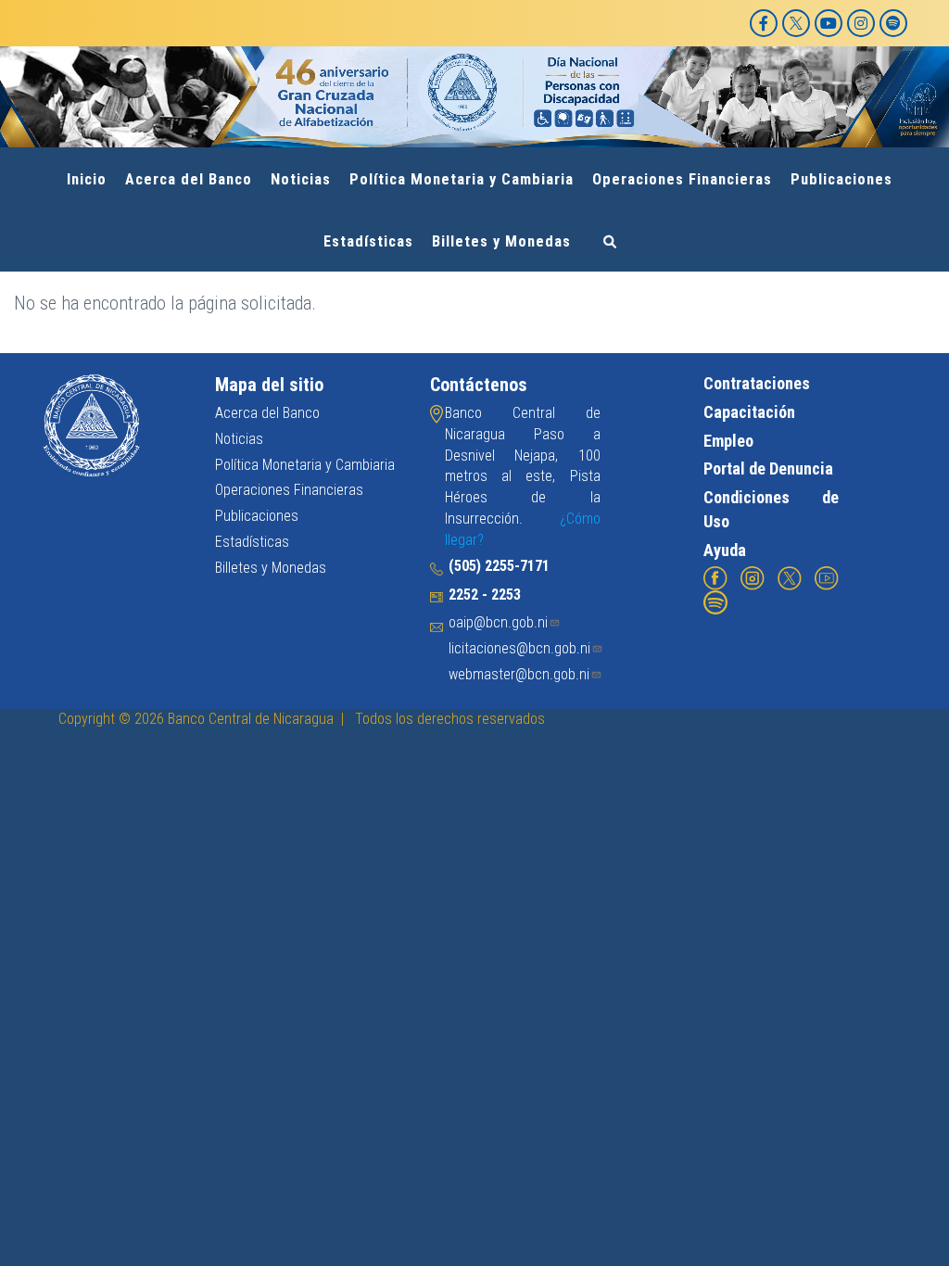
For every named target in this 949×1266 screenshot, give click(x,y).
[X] (796, 23)
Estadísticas (368, 241)
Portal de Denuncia (768, 468)
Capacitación (749, 412)
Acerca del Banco (188, 179)
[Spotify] (893, 23)
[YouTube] (828, 23)
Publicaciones (841, 179)
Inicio (87, 179)
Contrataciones (756, 383)
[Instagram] (861, 23)
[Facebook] (764, 23)
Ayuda (724, 550)
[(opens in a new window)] (715, 578)
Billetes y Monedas (501, 241)
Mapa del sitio (269, 384)
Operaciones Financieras (682, 179)
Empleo (728, 440)
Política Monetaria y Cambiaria (461, 179)
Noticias (301, 179)
